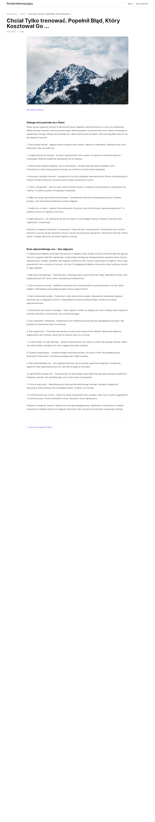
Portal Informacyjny (20, 3)
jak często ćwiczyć (35, 110)
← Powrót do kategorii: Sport (39, 427)
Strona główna (142, 4)
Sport (23, 14)
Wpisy (130, 4)
